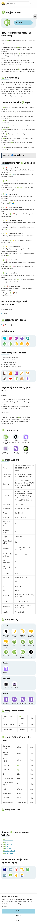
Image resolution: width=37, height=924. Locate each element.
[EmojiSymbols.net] (3, 3)
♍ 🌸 (5, 260)
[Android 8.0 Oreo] (14, 642)
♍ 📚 (5, 168)
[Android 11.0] (6, 652)
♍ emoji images (9, 430)
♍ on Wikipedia (7, 844)
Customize (18, 915)
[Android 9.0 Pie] (23, 642)
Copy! (31, 718)
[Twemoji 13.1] (23, 699)
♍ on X (5, 842)
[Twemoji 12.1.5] (14, 699)
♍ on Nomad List (8, 853)
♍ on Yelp (6, 846)
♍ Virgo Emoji (11, 12)
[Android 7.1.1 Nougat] (6, 642)
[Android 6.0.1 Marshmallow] (31, 631)
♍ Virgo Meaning (10, 78)
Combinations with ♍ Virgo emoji (18, 163)
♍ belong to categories (13, 320)
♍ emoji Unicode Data (12, 710)
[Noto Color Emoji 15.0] (23, 652)
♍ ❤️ (5, 207)
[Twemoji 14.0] (31, 699)
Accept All (18, 910)
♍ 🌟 (5, 233)
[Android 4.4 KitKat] (14, 631)
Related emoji (8, 331)
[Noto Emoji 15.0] (31, 652)
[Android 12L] (14, 652)
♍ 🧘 (5, 246)
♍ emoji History (9, 619)
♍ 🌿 (5, 181)
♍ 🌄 (6, 286)
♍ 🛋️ (5, 194)
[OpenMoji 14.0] (14, 684)
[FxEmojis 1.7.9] (6, 669)
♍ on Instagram (8, 840)
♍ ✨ (5, 220)
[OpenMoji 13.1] (6, 684)
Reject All (18, 920)
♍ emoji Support (10, 460)
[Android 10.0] (31, 642)
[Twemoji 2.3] (6, 699)
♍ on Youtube (7, 848)
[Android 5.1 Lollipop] (23, 631)
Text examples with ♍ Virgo (15, 102)
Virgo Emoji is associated (13, 353)
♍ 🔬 (5, 273)
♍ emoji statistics (10, 809)
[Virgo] (6, 437)
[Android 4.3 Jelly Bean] (6, 631)
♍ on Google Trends (9, 851)
